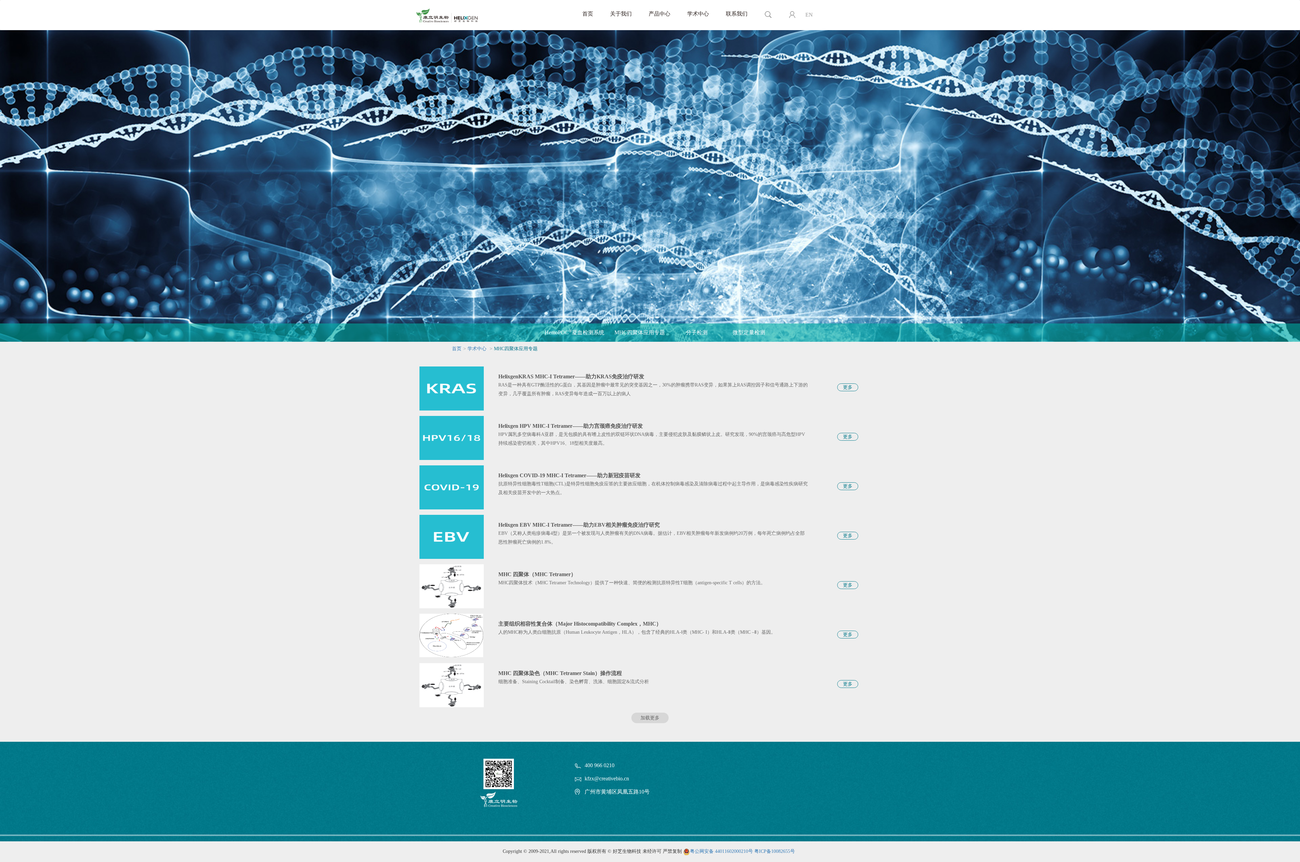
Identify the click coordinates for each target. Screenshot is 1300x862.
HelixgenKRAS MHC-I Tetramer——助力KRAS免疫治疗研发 (571, 376)
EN (809, 15)
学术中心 (698, 14)
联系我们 (737, 14)
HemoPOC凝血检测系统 (574, 332)
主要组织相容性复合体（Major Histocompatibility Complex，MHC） (580, 624)
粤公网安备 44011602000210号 (721, 851)
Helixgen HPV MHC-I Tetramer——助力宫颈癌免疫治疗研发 (570, 426)
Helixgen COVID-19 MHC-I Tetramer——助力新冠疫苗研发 (569, 475)
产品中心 (659, 14)
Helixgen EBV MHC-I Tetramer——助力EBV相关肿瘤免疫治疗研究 (579, 525)
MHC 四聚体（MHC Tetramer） (537, 574)
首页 (587, 14)
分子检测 (697, 332)
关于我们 (621, 14)
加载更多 (650, 717)
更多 (847, 387)
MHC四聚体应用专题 (639, 332)
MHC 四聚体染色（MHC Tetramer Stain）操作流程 (560, 673)
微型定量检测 (749, 332)
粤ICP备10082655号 (774, 851)
